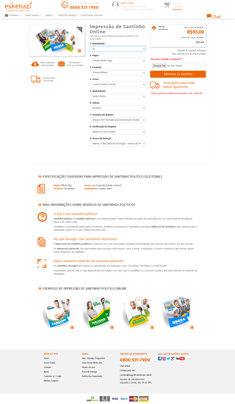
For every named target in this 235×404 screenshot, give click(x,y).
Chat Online (125, 366)
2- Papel (94, 55)
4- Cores (94, 79)
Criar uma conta (137, 6)
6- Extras (94, 103)
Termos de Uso (88, 367)
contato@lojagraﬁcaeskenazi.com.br (136, 375)
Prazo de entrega (67, 15)
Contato (47, 367)
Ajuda (49, 15)
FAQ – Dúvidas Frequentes (93, 358)
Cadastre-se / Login (52, 376)
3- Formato (96, 67)
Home (46, 358)
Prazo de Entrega (89, 372)
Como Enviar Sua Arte (91, 15)
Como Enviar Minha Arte (92, 363)
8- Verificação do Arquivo (103, 126)
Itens (177, 6)
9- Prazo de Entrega (100, 138)
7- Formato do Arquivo (102, 114)
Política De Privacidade (92, 376)
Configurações (129, 9)
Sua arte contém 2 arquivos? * (167, 59)
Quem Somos (49, 363)
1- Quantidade (97, 43)
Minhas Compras (51, 381)
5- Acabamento (98, 91)
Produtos (14, 15)
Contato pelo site (127, 370)
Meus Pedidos (146, 9)
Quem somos (32, 15)
